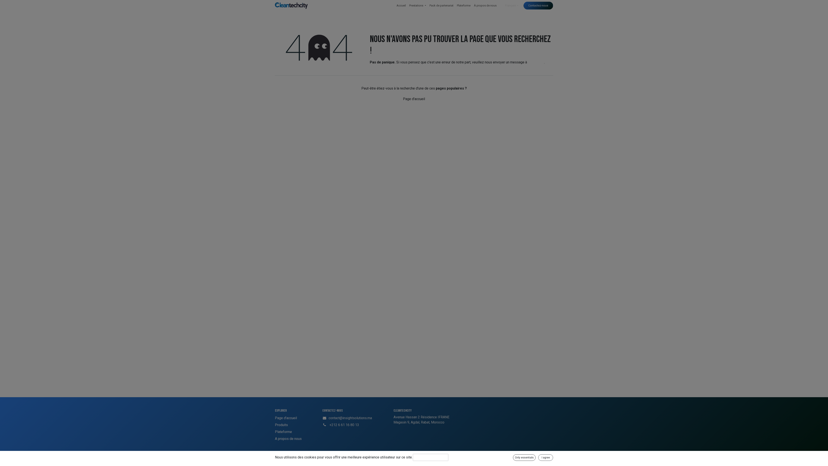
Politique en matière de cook (431, 457)
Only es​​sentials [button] (524, 457)
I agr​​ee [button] (546, 457)
